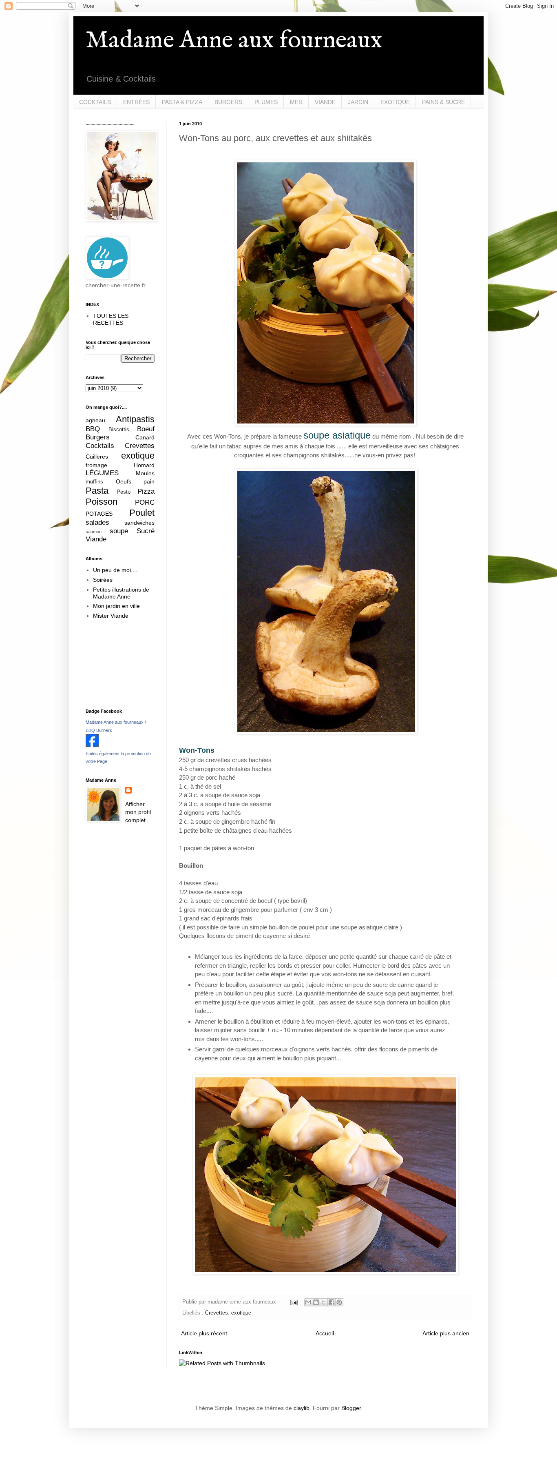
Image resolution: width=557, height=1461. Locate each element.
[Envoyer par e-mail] (308, 1302)
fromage (96, 465)
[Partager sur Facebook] (331, 1302)
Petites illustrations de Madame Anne (121, 593)
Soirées (103, 579)
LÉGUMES (102, 473)
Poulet (142, 513)
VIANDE (325, 102)
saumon (94, 531)
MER (296, 102)
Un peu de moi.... (115, 570)
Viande (96, 539)
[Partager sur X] (324, 1302)
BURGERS (228, 102)
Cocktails (100, 446)
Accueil (325, 1333)
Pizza (146, 491)
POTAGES (99, 513)
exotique (241, 1313)
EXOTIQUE (395, 102)
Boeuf (146, 429)
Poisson (101, 502)
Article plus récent (204, 1333)
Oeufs (123, 481)
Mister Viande (110, 615)
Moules (145, 473)
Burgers (98, 437)
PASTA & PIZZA (182, 102)
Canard (145, 437)
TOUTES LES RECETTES (110, 319)
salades (97, 522)
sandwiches (139, 522)
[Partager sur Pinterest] (339, 1302)
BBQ (93, 429)
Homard (144, 465)
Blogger (351, 1408)
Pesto (123, 492)
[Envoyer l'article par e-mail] (293, 1302)
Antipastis (135, 419)
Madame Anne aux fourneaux (234, 40)
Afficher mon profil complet (138, 812)
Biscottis (118, 429)
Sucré (146, 531)
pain (149, 481)
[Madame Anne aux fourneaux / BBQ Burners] (92, 745)
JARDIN (358, 102)
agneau (95, 420)
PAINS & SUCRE (443, 102)
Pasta (97, 491)
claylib (301, 1408)
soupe (119, 531)
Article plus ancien (445, 1333)
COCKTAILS (95, 102)
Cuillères (97, 456)
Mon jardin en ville (116, 606)
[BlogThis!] (316, 1302)
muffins (94, 482)
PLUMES (266, 102)
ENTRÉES (136, 102)
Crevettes (216, 1313)
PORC (145, 502)
